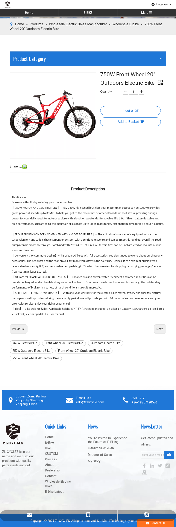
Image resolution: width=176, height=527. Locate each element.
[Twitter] (160, 465)
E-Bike (49, 442)
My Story (94, 461)
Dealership (52, 470)
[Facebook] (145, 465)
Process (51, 459)
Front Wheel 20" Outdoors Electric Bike (84, 350)
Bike (48, 448)
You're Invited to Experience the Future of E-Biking (107, 440)
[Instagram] (167, 465)
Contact (50, 476)
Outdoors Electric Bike (105, 343)
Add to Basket (128, 122)
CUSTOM (51, 454)
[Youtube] (144, 472)
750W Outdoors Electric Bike (31, 350)
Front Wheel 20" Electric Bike (64, 343)
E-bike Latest (54, 492)
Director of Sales (100, 455)
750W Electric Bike (24, 343)
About (49, 465)
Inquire (128, 111)
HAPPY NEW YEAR (101, 448)
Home (29, 12)
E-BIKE (88, 12)
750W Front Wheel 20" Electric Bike (35, 358)
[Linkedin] (152, 465)
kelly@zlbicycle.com (90, 402)
